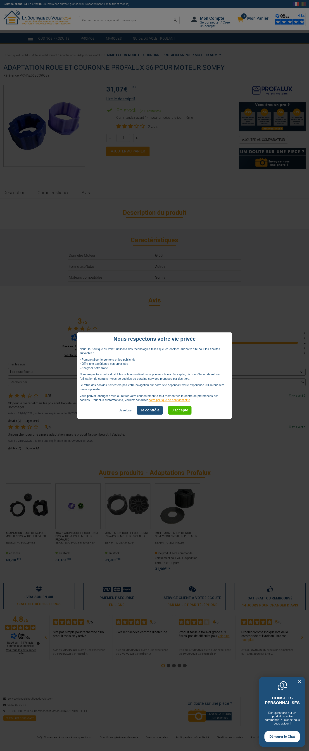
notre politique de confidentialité (169, 400)
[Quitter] (299, 682)
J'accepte (180, 410)
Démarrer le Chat (282, 736)
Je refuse (125, 410)
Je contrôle (149, 410)
